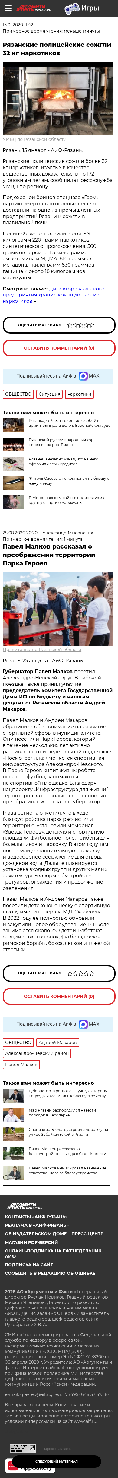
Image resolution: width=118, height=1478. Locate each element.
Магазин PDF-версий (31, 1242)
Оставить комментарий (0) (59, 348)
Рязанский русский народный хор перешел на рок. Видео (61, 442)
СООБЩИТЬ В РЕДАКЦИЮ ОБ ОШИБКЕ (50, 1273)
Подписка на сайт (29, 1265)
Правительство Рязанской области (42, 649)
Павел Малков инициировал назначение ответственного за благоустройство (67, 1170)
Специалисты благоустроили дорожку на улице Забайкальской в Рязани (68, 1132)
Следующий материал (56, 1462)
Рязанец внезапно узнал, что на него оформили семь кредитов (63, 461)
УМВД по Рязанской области (35, 139)
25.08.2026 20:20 (20, 533)
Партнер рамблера (57, 1449)
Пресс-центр (87, 1233)
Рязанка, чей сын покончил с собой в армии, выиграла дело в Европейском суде (69, 423)
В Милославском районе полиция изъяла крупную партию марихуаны (68, 500)
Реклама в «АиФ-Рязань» (37, 1225)
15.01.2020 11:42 (18, 24)
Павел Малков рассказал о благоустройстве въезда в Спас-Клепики (67, 1151)
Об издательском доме (36, 1233)
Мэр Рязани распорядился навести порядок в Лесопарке (62, 1112)
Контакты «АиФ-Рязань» (36, 1217)
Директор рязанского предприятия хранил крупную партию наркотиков (53, 295)
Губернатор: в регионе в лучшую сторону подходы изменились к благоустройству (68, 1093)
